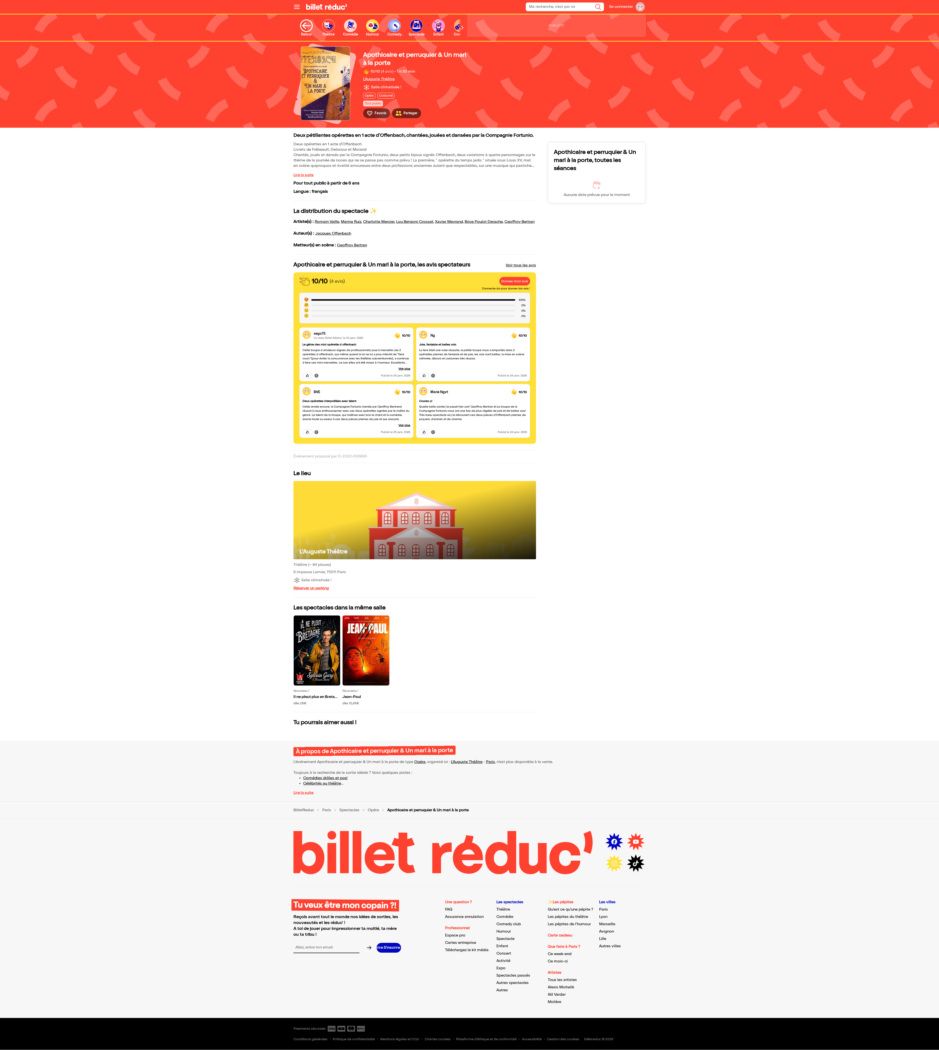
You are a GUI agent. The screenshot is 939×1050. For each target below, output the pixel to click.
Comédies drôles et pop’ (325, 778)
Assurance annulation (464, 916)
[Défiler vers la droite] (462, 28)
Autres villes (610, 946)
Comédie (504, 916)
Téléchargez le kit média (467, 950)
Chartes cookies (438, 1039)
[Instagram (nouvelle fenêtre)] (614, 863)
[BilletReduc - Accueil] (326, 7)
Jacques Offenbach (333, 233)
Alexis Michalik (561, 987)
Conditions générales (310, 1039)
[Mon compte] (640, 6)
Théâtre (503, 909)
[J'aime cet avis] (307, 375)
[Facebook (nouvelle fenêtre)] (614, 842)
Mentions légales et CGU (399, 1039)
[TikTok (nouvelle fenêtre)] (636, 863)
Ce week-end (559, 954)
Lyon (603, 916)
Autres (502, 990)
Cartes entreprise (460, 942)
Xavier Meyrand (449, 221)
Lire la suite (303, 175)
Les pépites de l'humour (569, 924)
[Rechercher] (598, 7)
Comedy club (508, 924)
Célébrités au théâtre (322, 783)
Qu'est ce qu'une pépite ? (570, 909)
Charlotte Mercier (378, 221)
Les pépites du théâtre (568, 916)
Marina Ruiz (351, 221)
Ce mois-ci (558, 961)
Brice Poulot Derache (484, 221)
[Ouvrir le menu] (298, 6)
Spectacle (505, 938)
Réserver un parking (311, 588)
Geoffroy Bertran (519, 221)
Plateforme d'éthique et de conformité (486, 1039)
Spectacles (349, 810)
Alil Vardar (557, 994)
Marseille (607, 924)
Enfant (502, 946)
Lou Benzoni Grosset (414, 221)
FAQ (448, 909)
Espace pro (455, 935)
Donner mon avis (514, 281)
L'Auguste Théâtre (379, 79)
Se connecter (621, 6)
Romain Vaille (327, 221)
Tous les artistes (562, 980)
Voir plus (404, 369)
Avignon (606, 931)
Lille (602, 938)
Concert (503, 953)
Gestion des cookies (563, 1039)
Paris (490, 762)
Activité (503, 961)
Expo (500, 968)
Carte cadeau (560, 935)
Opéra (419, 762)
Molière (554, 1002)
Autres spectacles (512, 983)
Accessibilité (532, 1039)
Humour (503, 931)
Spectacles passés (513, 975)
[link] (352, 333)
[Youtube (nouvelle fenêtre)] (636, 842)
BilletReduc (303, 810)
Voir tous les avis (521, 265)
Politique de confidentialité (354, 1039)
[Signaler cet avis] (316, 375)
